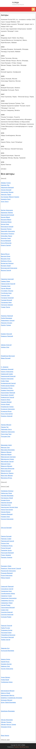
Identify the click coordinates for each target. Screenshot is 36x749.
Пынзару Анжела (6, 557)
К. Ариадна (4, 367)
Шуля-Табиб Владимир (8, 702)
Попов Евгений (6, 548)
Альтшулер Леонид (7, 192)
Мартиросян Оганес (7, 459)
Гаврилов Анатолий (7, 279)
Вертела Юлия (5, 256)
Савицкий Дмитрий (7, 586)
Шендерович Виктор (7, 695)
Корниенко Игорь (6, 388)
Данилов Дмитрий (7, 316)
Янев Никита (5, 735)
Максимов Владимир (8, 450)
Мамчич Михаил (6, 452)
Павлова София (6, 538)
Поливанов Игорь (7, 546)
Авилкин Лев (5, 185)
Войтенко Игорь (6, 261)
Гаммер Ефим (5, 281)
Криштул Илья (5, 399)
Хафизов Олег (5, 666)
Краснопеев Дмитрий (8, 392)
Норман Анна (5, 516)
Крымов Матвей (6, 402)
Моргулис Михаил (7, 475)
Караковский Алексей (8, 376)
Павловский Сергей (7, 541)
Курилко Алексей (6, 416)
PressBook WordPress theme (21, 747)
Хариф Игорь (5, 661)
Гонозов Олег (5, 295)
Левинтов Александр (8, 432)
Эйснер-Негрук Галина (8, 724)
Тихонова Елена (6, 632)
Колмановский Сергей (8, 383)
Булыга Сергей (6, 245)
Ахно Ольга (4, 201)
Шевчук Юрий (5, 693)
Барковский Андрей (7, 215)
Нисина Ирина (5, 512)
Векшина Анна (5, 258)
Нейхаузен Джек (6, 493)
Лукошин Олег (5, 436)
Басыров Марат (6, 219)
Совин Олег (5, 610)
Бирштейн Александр (8, 231)
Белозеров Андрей (7, 226)
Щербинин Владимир (8, 711)
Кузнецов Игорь (6, 411)
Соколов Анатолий (7, 614)
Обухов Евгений (6, 527)
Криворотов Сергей (7, 397)
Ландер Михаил (6, 425)
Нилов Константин (7, 509)
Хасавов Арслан (6, 664)
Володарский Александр (9, 268)
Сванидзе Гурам (6, 596)
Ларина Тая (4, 427)
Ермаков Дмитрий (7, 336)
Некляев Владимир (7, 495)
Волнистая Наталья (7, 263)
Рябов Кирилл (5, 578)
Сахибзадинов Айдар (8, 593)
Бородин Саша (6, 238)
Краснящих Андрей (7, 395)
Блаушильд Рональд (7, 233)
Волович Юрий (6, 265)
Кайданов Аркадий (7, 369)
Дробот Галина (6, 325)
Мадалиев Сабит (6, 445)
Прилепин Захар (6, 550)
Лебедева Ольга (6, 429)
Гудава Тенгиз (5, 307)
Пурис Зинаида (6, 555)
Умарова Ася (5, 648)
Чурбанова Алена (6, 682)
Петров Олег (5, 543)
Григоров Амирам (7, 305)
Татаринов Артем (6, 630)
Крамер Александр (7, 390)
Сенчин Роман (5, 605)
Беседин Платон (6, 229)
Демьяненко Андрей (7, 320)
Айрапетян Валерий (7, 187)
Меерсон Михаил (6, 466)
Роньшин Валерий (7, 573)
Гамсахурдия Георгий (8, 284)
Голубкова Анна (6, 293)
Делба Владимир (6, 318)
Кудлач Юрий (5, 404)
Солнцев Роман (6, 617)
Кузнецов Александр (8, 409)
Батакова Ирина (6, 222)
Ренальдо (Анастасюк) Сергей (11, 568)
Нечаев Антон (5, 500)
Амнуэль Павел (6, 194)
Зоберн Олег (5, 347)
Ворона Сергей (6, 270)
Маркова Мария (6, 454)
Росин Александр (6, 575)
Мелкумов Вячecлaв (7, 468)
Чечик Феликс (5, 677)
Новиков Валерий (6, 514)
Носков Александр (7, 519)
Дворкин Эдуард (6, 323)
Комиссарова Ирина (7, 385)
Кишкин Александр (7, 378)
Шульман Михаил (6, 700)
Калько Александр (7, 371)
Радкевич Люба (6, 566)
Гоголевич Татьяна (7, 291)
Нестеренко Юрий (7, 498)
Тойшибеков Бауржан (8, 635)
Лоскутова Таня (6, 434)
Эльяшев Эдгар (6, 727)
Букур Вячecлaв (6, 243)
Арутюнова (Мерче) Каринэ (10, 197)
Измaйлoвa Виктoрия (8, 356)
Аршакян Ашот (6, 199)
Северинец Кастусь (7, 600)
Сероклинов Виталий (8, 607)
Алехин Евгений (6, 190)
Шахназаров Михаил (7, 691)
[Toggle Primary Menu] (33, 9)
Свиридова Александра (8, 598)
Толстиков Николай (7, 637)
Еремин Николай (6, 334)
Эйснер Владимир (7, 720)
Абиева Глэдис (6, 183)
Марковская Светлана (8, 457)
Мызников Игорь (6, 478)
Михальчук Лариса (7, 473)
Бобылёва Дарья (6, 236)
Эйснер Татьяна (6, 722)
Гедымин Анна (5, 286)
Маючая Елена (5, 464)
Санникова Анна (6, 591)
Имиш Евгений (5, 358)
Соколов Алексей (7, 612)
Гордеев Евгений (6, 300)
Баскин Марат (5, 217)
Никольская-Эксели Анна (9, 507)
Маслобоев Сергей (7, 461)
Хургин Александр (7, 668)
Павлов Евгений (6, 536)
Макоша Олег (5, 447)
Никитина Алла (6, 505)
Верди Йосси (5, 254)
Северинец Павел (7, 603)
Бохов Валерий (6, 240)
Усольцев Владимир (7, 650)
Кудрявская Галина (7, 406)
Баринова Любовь (7, 212)
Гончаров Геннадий (7, 298)
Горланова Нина (6, 302)
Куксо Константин (7, 414)
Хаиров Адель (5, 659)
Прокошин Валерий (7, 553)
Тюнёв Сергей (5, 639)
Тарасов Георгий (6, 625)
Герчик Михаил (6, 288)
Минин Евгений (6, 471)
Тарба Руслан (5, 628)
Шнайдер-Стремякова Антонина (11, 698)
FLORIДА (15, 2)
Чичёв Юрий (5, 679)
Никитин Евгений (6, 502)
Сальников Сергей (7, 589)
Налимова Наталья (7, 491)
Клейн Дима (5, 381)
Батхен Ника (5, 224)
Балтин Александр (7, 210)
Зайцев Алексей (6, 345)
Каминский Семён (7, 374)
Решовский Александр (8, 571)
